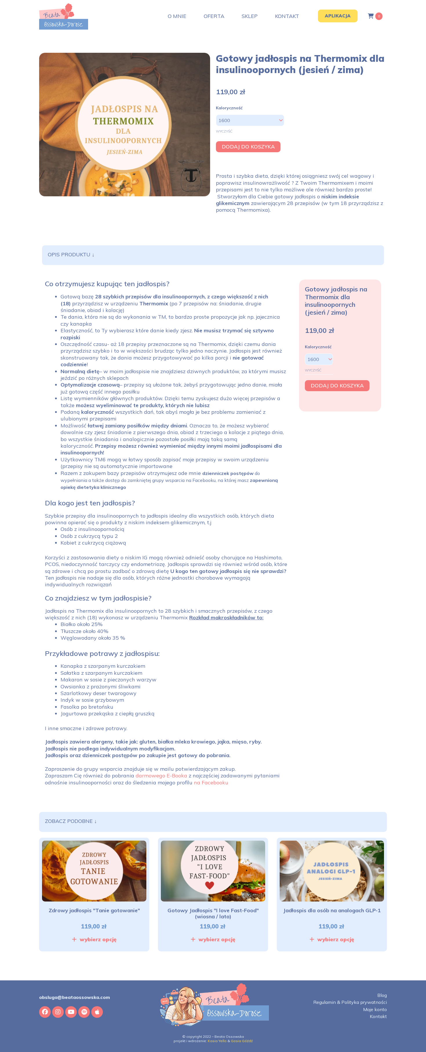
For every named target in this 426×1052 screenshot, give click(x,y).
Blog (382, 995)
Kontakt (378, 1016)
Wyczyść (224, 131)
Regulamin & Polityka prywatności (350, 1002)
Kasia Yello (217, 1041)
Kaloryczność (229, 107)
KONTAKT (287, 16)
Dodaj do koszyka (248, 146)
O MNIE (177, 16)
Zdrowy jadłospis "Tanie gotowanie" (94, 910)
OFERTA (214, 16)
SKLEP (250, 16)
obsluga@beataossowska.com (74, 997)
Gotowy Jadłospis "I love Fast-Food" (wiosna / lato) (213, 913)
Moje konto (375, 1009)
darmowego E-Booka (161, 775)
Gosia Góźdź (242, 1041)
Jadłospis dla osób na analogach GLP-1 (332, 910)
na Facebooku (211, 782)
